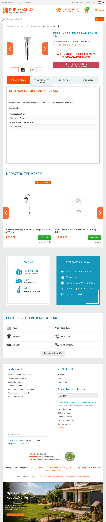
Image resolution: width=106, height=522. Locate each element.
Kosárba (44, 237)
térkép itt (61, 428)
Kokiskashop (12, 26)
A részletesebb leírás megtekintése (68, 45)
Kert (22, 26)
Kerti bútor (91, 468)
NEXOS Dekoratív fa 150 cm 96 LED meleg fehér (75, 230)
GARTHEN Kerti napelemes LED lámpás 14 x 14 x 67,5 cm (27, 230)
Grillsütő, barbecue (67, 468)
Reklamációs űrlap (16, 382)
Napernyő (81, 468)
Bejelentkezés (77, 2)
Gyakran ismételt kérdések (19, 375)
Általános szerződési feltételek (21, 389)
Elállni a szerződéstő (17, 378)
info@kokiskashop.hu (17, 444)
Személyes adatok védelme (19, 393)
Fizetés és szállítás (16, 386)
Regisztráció (90, 2)
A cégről (61, 375)
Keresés (99, 19)
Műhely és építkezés (39, 468)
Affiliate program (15, 396)
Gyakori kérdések (8, 2)
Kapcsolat (28, 2)
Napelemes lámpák (50, 26)
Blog (19, 2)
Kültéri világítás (33, 26)
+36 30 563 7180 (15, 440)
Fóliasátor (53, 468)
